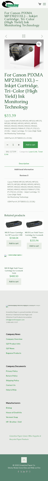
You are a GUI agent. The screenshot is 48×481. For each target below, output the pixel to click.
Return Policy (11, 376)
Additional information (24, 169)
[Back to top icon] (24, 460)
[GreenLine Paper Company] (10, 4)
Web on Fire (35, 468)
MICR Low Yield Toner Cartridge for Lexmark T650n (34, 235)
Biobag (9, 408)
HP (7, 422)
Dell (20, 422)
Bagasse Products (13, 353)
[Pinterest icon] (27, 471)
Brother (13, 422)
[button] (39, 44)
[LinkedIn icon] (24, 471)
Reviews (24, 175)
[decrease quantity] (7, 145)
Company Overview (14, 339)
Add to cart (30, 145)
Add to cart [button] (14, 243)
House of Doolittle (14, 412)
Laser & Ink (33, 152)
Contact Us (10, 385)
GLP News (10, 348)
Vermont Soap (12, 417)
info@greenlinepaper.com (15, 320)
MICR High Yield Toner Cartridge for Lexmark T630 (14, 270)
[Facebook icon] (18, 471)
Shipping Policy (12, 380)
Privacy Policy (12, 371)
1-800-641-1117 (12, 322)
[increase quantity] (18, 145)
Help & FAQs (11, 390)
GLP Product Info (13, 344)
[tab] (24, 164)
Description (24, 163)
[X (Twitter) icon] (21, 471)
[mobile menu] (44, 4)
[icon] (30, 471)
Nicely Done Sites (20, 468)
